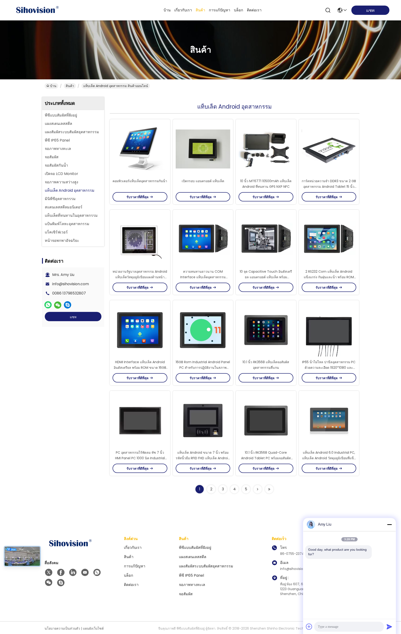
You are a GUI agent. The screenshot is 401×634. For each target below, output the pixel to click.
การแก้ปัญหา (219, 10)
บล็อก (238, 10)
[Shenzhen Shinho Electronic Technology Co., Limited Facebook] (61, 572)
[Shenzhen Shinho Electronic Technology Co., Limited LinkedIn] (73, 572)
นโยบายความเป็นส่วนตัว (62, 628)
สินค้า (200, 10)
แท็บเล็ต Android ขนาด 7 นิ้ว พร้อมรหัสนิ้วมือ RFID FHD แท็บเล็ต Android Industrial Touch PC (203, 458)
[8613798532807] (97, 572)
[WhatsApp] (48, 305)
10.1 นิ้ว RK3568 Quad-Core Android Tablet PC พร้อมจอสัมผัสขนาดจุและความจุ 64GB (266, 458)
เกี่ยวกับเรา (183, 10)
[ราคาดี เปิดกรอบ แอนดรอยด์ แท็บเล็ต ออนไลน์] (203, 148)
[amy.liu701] (67, 305)
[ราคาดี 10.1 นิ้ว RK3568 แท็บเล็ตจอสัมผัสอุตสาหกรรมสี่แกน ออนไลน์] (266, 329)
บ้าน (167, 10)
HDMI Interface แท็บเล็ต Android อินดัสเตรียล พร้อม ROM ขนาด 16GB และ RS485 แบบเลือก (140, 367)
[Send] (389, 626)
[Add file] (309, 626)
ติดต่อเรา (254, 10)
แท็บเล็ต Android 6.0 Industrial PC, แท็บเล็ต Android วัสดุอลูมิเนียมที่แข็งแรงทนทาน (329, 458)
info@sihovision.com (70, 284)
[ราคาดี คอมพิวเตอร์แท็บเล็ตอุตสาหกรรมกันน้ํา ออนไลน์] (140, 148)
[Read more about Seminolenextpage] (257, 489)
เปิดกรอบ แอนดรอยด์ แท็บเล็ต (203, 181)
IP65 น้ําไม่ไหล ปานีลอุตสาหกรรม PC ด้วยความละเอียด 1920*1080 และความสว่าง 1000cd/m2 (329, 367)
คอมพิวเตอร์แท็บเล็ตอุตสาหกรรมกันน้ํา (140, 181)
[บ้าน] (70, 549)
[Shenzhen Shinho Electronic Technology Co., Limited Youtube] (85, 572)
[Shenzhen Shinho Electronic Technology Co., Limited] (37, 10)
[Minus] (389, 524)
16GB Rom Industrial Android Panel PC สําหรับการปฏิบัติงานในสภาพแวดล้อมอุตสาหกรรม (203, 367)
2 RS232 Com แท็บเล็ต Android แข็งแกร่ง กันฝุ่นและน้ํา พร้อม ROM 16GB (329, 277)
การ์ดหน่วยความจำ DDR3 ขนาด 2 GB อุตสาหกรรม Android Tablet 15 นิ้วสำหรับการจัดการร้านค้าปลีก (329, 186)
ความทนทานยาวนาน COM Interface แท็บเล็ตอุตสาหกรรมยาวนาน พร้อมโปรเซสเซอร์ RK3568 (203, 277)
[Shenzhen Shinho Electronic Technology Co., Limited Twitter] (49, 572)
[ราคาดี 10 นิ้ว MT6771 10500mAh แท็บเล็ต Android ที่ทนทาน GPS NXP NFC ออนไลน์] (266, 148)
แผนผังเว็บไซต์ (93, 628)
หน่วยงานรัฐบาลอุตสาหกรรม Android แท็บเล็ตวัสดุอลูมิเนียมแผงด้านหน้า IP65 (140, 277)
